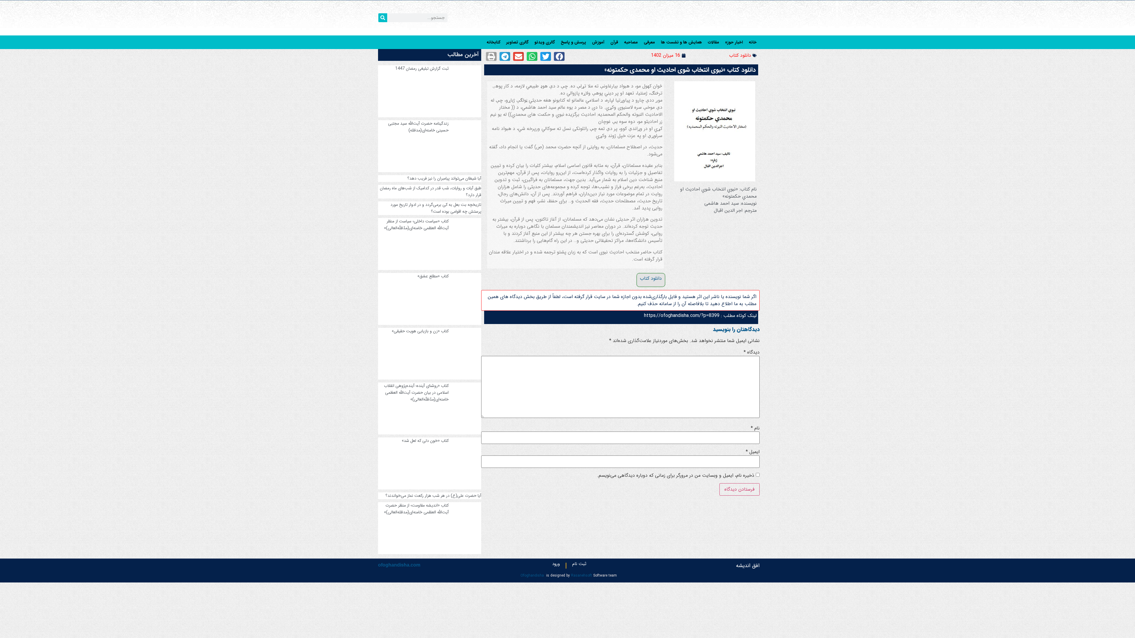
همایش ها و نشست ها (681, 42)
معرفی (649, 42)
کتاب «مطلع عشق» (433, 276)
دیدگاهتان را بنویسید (736, 329)
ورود (556, 565)
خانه (753, 42)
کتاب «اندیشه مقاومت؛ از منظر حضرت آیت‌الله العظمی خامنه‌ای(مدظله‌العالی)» (416, 508)
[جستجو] (382, 17)
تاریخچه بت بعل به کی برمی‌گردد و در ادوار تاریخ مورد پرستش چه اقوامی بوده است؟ (435, 208)
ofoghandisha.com (399, 564)
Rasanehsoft (581, 575)
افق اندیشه (748, 565)
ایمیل (753, 452)
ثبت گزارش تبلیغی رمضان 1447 (422, 68)
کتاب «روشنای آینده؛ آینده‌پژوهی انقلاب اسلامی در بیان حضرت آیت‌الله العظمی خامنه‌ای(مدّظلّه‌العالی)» (416, 393)
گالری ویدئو (544, 42)
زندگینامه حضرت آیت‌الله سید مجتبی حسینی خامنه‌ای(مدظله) (418, 127)
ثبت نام (579, 565)
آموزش (598, 42)
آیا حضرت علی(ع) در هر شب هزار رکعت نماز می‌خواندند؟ (433, 495)
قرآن (614, 42)
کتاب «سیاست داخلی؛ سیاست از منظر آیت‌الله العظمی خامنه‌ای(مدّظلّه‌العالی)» (416, 224)
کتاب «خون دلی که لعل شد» (425, 440)
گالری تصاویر (517, 42)
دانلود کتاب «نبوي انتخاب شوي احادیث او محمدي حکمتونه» (680, 70)
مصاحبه (631, 42)
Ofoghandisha (532, 575)
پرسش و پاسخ (573, 42)
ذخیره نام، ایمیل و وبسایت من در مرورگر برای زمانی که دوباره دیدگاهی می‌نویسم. (675, 475)
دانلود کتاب (740, 55)
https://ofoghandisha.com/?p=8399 (681, 315)
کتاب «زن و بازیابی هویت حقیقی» (420, 331)
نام (755, 428)
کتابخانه (493, 42)
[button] (559, 56)
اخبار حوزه (734, 42)
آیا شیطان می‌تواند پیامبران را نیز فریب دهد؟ (444, 178)
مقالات (713, 42)
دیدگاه (752, 352)
